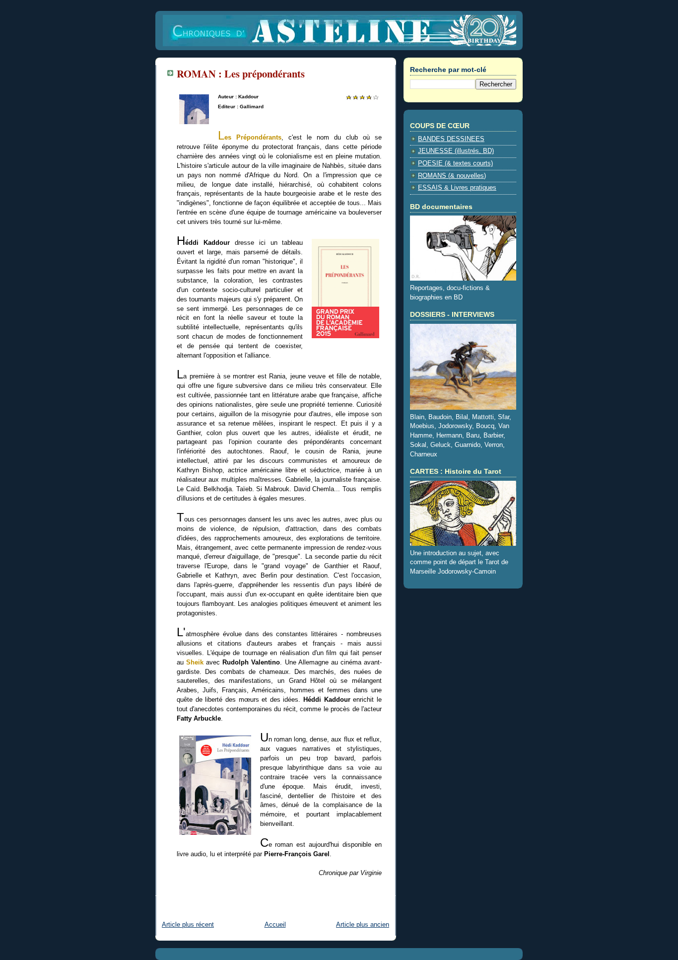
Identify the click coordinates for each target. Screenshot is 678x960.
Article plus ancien (362, 924)
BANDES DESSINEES (451, 139)
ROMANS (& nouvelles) (452, 175)
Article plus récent (188, 924)
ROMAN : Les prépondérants (241, 73)
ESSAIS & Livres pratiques (457, 187)
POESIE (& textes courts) (455, 163)
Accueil (275, 924)
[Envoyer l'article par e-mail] (178, 889)
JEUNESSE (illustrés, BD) (456, 151)
